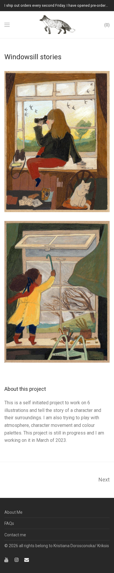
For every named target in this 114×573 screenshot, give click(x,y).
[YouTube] (6, 559)
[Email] (26, 559)
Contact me (15, 535)
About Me (13, 512)
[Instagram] (17, 559)
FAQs (9, 523)
